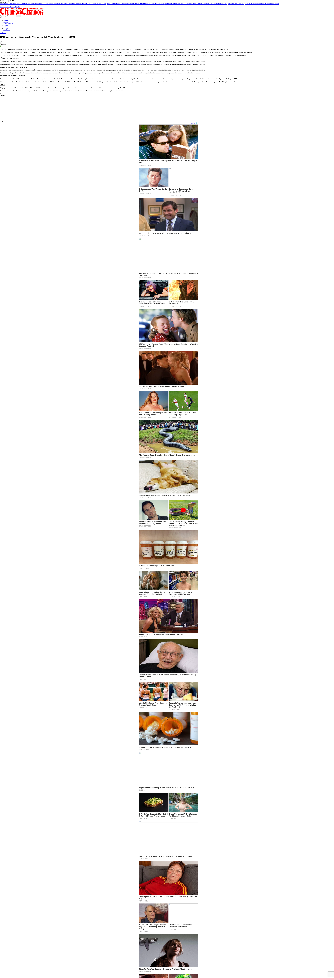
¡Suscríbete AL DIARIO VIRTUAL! (10, 7)
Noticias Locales (8, 23)
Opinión (5, 25)
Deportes (5, 28)
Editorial (5, 22)
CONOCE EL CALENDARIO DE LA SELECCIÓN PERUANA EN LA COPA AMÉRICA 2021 (78, 4)
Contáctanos (6, 30)
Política (5, 27)
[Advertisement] (55, 110)
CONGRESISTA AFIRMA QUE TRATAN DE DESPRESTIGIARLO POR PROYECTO (253, 4)
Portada (5, 20)
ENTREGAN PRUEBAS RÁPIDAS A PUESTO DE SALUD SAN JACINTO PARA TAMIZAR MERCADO (195, 4)
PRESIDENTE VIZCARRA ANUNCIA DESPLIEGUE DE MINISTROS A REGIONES (25, 4)
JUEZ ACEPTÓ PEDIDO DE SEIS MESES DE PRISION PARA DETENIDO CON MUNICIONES (135, 4)
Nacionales (3, 33)
